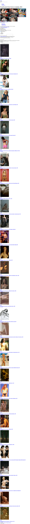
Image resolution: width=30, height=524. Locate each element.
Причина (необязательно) (3, 35)
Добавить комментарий (3, 36)
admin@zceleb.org (9, 522)
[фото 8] (13, 21)
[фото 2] (13, 12)
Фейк (1, 32)
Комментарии (8, 36)
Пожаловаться (3, 24)
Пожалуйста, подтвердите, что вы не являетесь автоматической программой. (10, 40)
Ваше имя (1, 37)
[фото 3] (21, 12)
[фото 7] (4, 21)
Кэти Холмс (5, 27)
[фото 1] (4, 12)
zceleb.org (5, 522)
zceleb (1, 0)
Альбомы (3, 4)
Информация (3, 23)
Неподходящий (3, 31)
